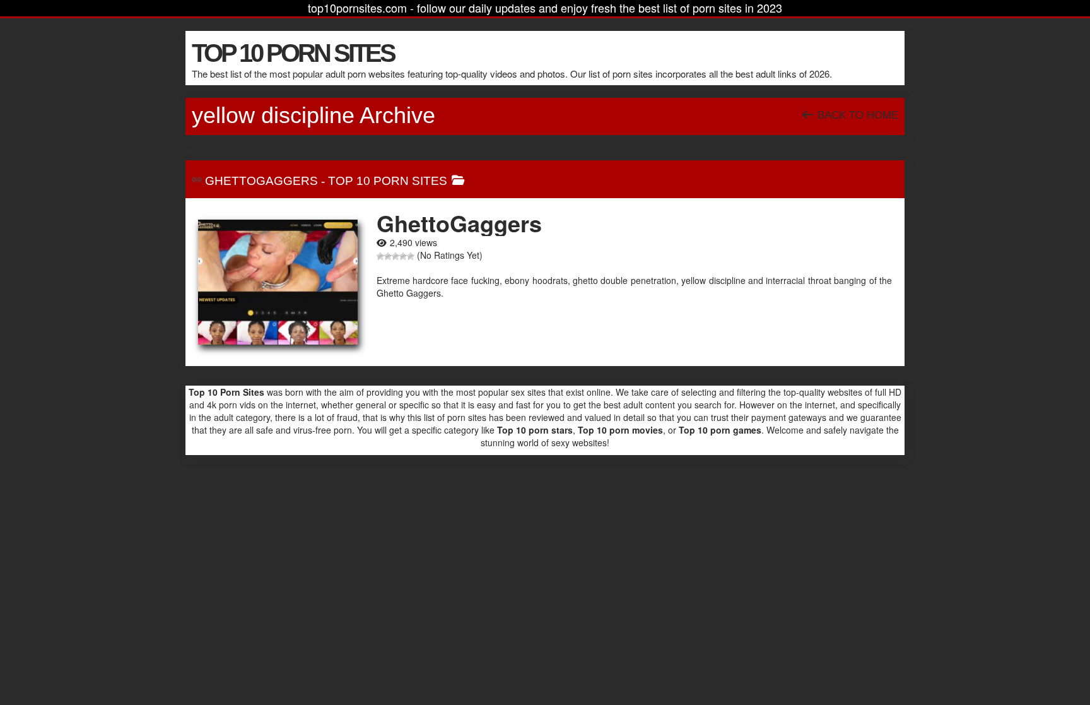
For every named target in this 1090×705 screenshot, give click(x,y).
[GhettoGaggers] (278, 282)
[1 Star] (380, 256)
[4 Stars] (403, 256)
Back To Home (856, 115)
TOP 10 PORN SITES (293, 53)
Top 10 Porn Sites (387, 180)
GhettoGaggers (261, 180)
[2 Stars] (388, 256)
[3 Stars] (395, 256)
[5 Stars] (410, 256)
